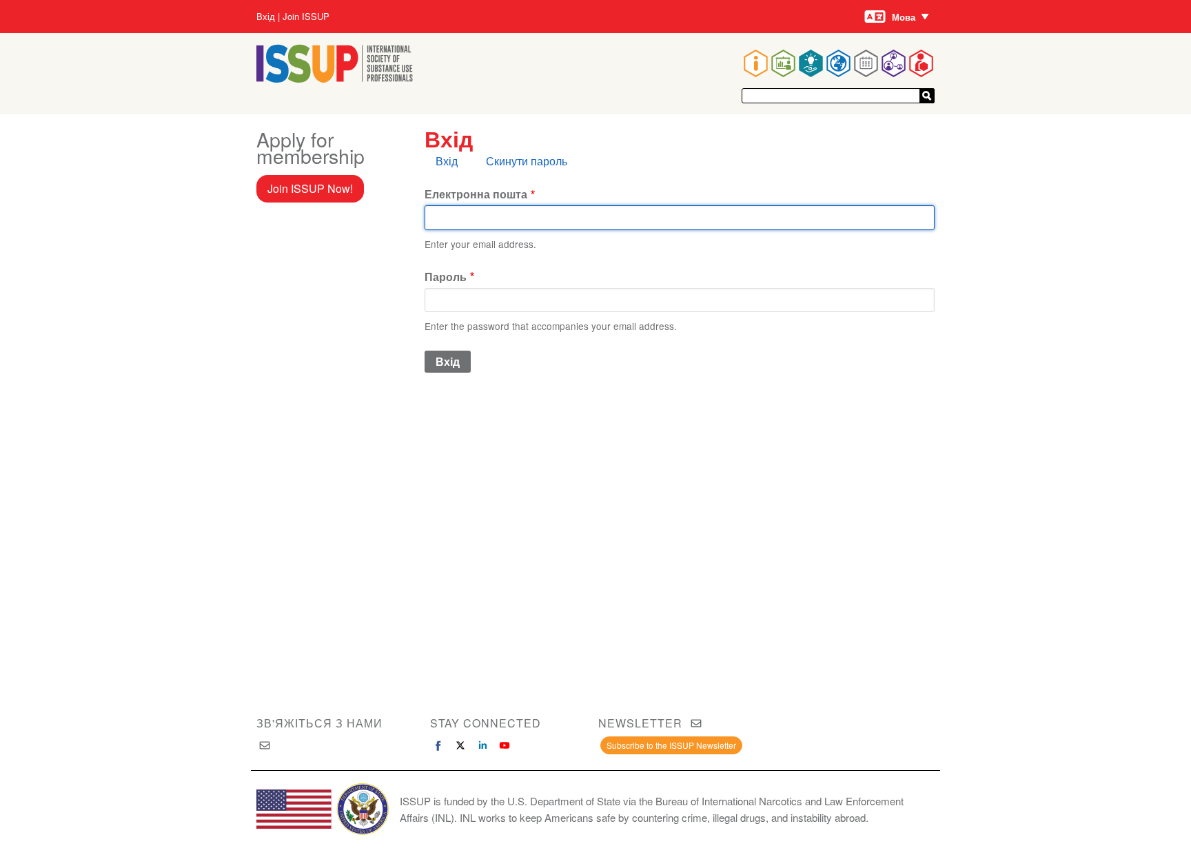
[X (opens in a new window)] (460, 745)
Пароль (446, 277)
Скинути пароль (526, 161)
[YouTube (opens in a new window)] (504, 745)
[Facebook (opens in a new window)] (438, 745)
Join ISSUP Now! (310, 188)
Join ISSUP (306, 16)
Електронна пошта (476, 194)
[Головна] (334, 78)
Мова (903, 16)
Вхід (265, 16)
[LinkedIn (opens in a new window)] (482, 745)
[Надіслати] (927, 95)
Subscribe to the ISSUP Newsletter (671, 745)
